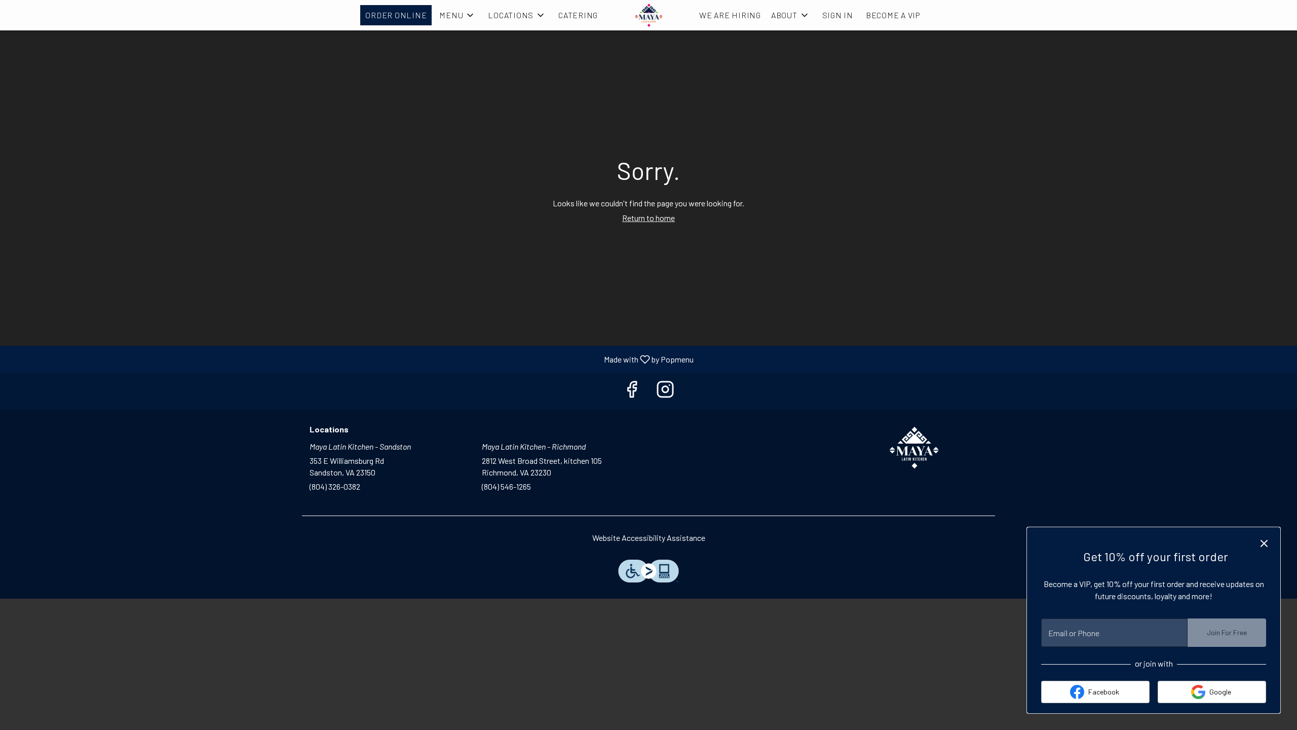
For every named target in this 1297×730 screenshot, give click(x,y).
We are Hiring (730, 15)
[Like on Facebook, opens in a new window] (632, 391)
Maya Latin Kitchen (914, 447)
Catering (578, 15)
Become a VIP (893, 15)
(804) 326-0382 (335, 486)
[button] (457, 15)
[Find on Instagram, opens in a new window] (665, 391)
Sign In (837, 15)
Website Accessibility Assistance (648, 537)
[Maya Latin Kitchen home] (648, 15)
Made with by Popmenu (351, 359)
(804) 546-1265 (506, 486)
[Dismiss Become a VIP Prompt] (1264, 543)
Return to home (648, 218)
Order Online (396, 15)
